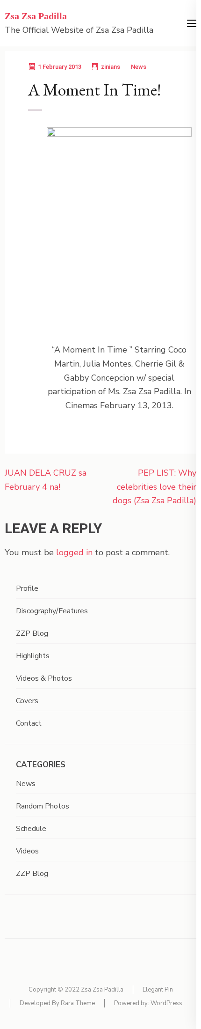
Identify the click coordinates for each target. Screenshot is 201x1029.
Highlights (33, 656)
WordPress (166, 1003)
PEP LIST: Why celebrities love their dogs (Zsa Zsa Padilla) (154, 486)
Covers (27, 701)
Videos (27, 851)
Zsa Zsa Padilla (36, 16)
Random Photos (42, 806)
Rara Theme (78, 1003)
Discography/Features (52, 611)
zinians (110, 66)
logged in (74, 552)
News (138, 66)
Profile (27, 588)
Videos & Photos (44, 678)
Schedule (31, 828)
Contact (29, 723)
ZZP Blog (32, 633)
